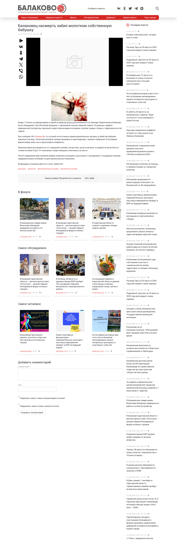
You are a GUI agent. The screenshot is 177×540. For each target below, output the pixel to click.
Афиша (73, 17)
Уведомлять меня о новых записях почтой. (39, 406)
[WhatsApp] (22, 77)
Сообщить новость (96, 8)
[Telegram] (22, 59)
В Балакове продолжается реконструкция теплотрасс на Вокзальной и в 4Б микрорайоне (141, 182)
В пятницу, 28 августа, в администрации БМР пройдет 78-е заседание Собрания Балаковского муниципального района (70, 284)
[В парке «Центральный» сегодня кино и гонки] (138, 31)
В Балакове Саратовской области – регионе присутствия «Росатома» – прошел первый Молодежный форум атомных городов (70, 228)
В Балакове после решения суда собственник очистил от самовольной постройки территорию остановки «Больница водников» (142, 265)
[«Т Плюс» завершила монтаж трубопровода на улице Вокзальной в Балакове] (148, 535)
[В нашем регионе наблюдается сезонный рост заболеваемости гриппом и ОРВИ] (148, 461)
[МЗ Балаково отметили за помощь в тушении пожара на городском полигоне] (148, 160)
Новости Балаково (29, 17)
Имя (19, 385)
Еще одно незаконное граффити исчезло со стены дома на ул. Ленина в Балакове (140, 133)
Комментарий (24, 366)
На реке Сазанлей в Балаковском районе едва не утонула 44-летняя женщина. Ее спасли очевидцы (141, 247)
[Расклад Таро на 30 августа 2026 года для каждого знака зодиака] (139, 44)
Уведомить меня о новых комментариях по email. (42, 398)
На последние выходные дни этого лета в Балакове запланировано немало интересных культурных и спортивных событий (105, 340)
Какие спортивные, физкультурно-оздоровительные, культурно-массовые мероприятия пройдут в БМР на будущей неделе (69, 341)
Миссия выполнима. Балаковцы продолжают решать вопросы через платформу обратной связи (141, 231)
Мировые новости (54, 17)
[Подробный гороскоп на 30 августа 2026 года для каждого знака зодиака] (139, 56)
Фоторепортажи (91, 17)
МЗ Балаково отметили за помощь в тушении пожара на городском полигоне (142, 167)
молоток (32, 169)
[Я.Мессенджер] (22, 41)
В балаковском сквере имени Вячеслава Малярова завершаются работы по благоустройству (33, 227)
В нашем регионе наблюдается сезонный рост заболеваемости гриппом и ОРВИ (141, 468)
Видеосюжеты (130, 17)
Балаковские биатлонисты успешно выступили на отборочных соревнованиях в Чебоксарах (142, 348)
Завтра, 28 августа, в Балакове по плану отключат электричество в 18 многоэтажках (141, 452)
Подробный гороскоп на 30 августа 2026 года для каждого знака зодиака (142, 62)
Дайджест (111, 17)
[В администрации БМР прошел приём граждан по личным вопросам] (148, 431)
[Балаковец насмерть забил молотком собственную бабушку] (41, 34)
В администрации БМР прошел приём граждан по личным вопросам (140, 437)
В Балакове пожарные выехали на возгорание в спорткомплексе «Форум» (141, 216)
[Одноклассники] (22, 53)
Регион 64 (39, 136)
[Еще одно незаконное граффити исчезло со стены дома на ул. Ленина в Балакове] (148, 127)
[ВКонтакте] (22, 47)
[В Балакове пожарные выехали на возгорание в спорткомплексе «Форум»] (148, 210)
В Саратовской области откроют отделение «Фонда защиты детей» (104, 225)
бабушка (22, 169)
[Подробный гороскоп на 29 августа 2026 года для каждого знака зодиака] (148, 290)
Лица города (150, 17)
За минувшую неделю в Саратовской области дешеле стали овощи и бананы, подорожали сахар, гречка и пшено (105, 284)
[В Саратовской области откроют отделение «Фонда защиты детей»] (106, 209)
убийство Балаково (69, 169)
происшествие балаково (48, 169)
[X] (22, 65)
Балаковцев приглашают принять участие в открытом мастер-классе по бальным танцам (33, 339)
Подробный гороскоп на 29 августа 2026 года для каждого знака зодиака (142, 296)
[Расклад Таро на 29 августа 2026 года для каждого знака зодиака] (148, 277)
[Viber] (22, 71)
